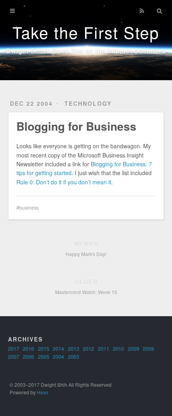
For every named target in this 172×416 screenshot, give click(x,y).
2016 (28, 348)
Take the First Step (85, 31)
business (29, 207)
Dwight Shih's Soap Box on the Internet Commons (86, 50)
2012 (88, 348)
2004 (58, 356)
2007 (13, 356)
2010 (118, 348)
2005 (43, 356)
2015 (43, 348)
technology (88, 103)
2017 (13, 348)
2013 (73, 348)
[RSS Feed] (142, 11)
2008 (148, 348)
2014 (58, 348)
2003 (73, 356)
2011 (103, 348)
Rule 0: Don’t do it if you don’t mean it (63, 182)
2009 (133, 348)
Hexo (42, 392)
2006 (28, 356)
